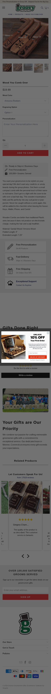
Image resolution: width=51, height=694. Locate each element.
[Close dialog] (48, 333)
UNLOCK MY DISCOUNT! (37, 357)
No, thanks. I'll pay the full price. (37, 360)
